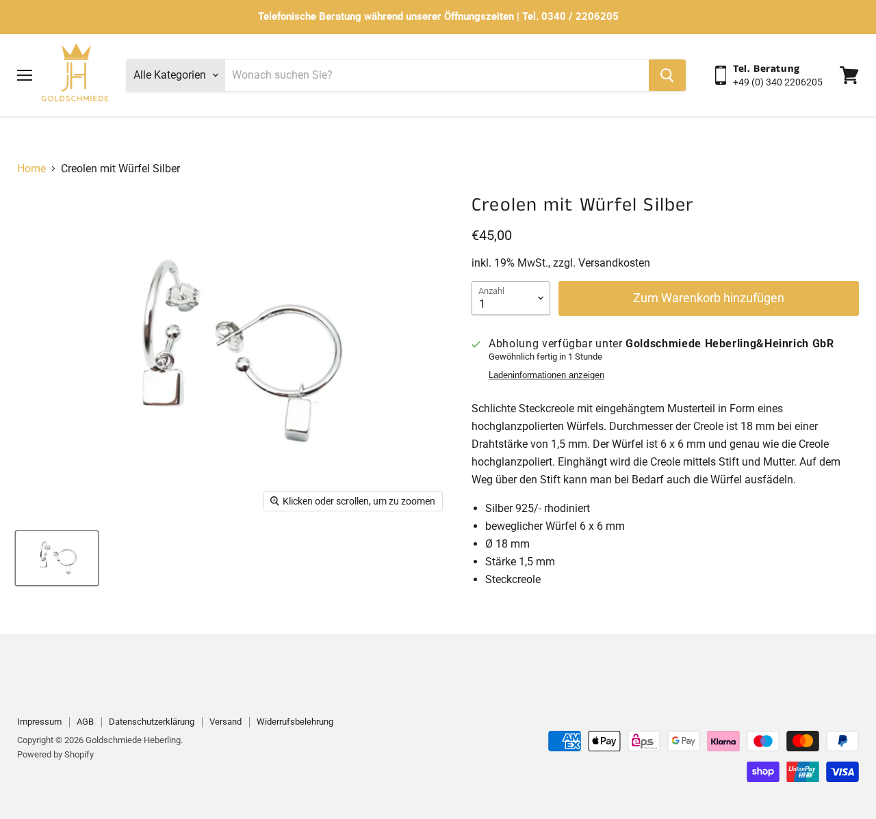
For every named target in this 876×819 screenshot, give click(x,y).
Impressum (39, 721)
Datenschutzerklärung (151, 721)
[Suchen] (667, 75)
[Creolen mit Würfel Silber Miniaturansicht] (57, 558)
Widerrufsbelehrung (295, 721)
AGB (85, 721)
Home (31, 169)
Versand (225, 721)
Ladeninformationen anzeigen (546, 375)
